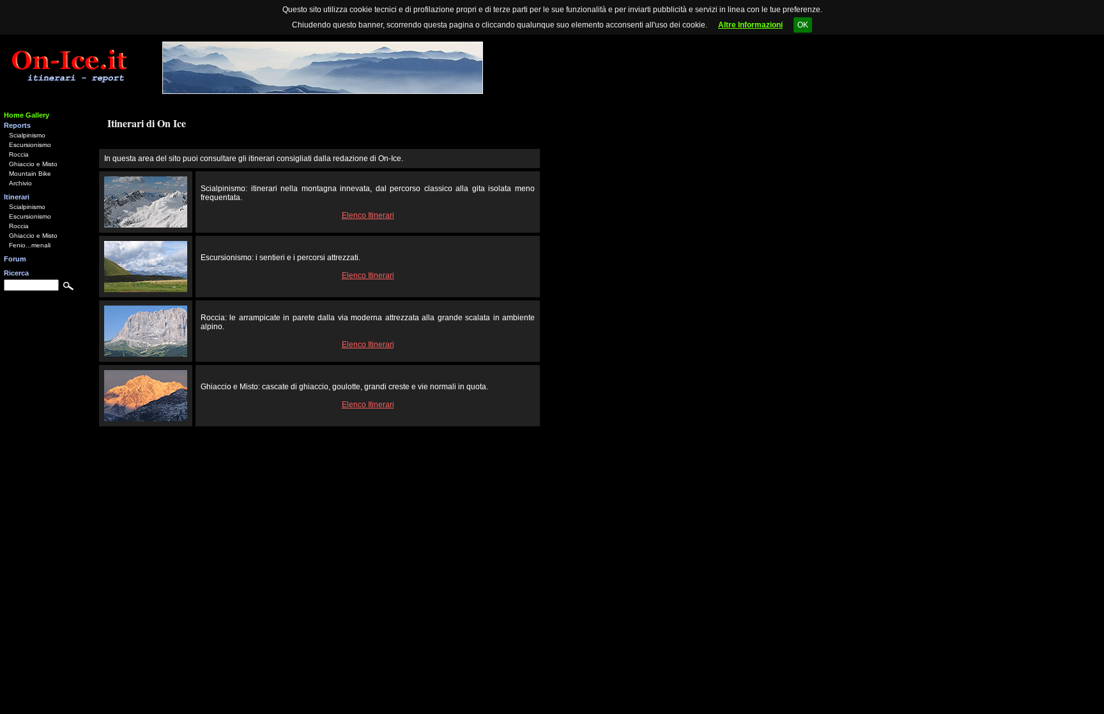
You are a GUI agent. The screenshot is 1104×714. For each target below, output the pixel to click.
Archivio (20, 183)
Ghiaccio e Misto (33, 163)
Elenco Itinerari (368, 215)
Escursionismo (30, 144)
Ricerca (16, 273)
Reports (17, 125)
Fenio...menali (29, 245)
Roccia (19, 154)
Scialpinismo (27, 135)
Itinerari (16, 197)
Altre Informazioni (750, 24)
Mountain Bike (30, 173)
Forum (15, 259)
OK (802, 24)
